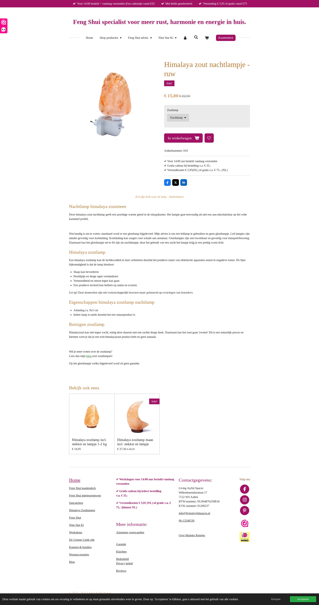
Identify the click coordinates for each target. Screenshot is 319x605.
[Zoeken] (195, 37)
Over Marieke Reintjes (192, 535)
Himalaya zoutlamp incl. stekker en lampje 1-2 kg (89, 442)
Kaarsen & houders (80, 547)
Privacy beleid (124, 563)
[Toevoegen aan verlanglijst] (209, 138)
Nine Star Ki (76, 525)
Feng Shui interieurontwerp (85, 495)
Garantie (121, 544)
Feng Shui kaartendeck (82, 488)
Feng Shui (75, 517)
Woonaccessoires (79, 554)
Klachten (121, 551)
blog (88, 356)
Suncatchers (76, 502)
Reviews (121, 570)
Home (74, 479)
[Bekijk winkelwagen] (206, 38)
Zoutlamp (172, 110)
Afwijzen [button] (275, 599)
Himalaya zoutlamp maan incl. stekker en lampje (135, 442)
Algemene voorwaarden (130, 532)
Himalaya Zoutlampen (82, 510)
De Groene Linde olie (82, 539)
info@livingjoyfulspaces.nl (194, 513)
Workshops (75, 532)
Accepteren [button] (303, 599)
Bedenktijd (122, 559)
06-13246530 (186, 520)
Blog (72, 561)
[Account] (185, 38)
